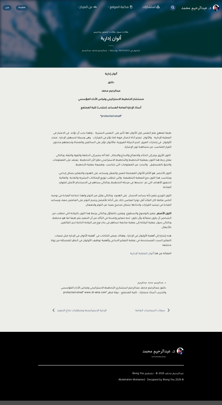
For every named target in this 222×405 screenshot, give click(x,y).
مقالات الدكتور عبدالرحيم (105, 32)
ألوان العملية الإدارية (142, 253)
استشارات (149, 7)
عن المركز (86, 7)
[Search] (173, 8)
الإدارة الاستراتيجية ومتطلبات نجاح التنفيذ (81, 310)
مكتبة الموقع (119, 7)
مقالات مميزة (123, 32)
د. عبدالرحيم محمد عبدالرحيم (95, 51)
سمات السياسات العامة (150, 310)
